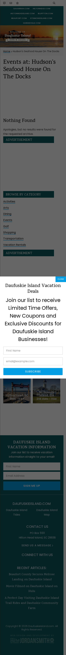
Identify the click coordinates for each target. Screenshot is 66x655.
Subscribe (33, 371)
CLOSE (61, 279)
